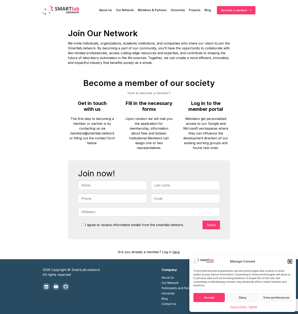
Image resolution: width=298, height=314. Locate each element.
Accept (209, 297)
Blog (208, 10)
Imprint (253, 306)
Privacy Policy (238, 306)
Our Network (125, 10)
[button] (290, 261)
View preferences (276, 297)
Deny (243, 297)
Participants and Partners (178, 288)
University (178, 10)
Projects (194, 10)
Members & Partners (152, 10)
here (176, 252)
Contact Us (169, 304)
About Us (105, 10)
